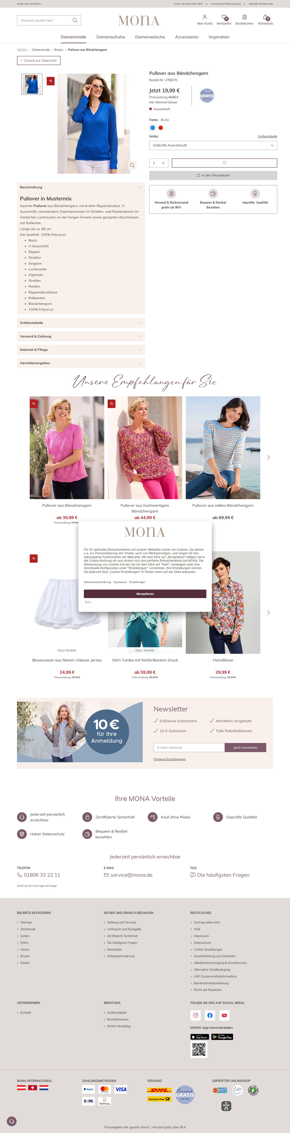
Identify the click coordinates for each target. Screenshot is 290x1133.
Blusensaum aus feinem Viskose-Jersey (67, 660)
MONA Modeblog (119, 1026)
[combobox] (49, 20)
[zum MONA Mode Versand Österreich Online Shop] (21, 1087)
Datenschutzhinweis (170, 759)
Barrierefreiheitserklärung (211, 983)
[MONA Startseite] (139, 20)
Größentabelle (267, 136)
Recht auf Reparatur (208, 990)
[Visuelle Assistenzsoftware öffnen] (224, 1106)
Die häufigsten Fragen (223, 875)
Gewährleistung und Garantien (214, 956)
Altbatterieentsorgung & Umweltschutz (220, 963)
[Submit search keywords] (75, 20)
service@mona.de (131, 875)
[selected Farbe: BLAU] (152, 127)
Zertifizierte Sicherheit (122, 936)
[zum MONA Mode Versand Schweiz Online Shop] (32, 1087)
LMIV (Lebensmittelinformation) (215, 976)
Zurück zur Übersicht (40, 60)
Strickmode (28, 929)
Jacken (25, 936)
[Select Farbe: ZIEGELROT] (160, 127)
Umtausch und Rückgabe (124, 929)
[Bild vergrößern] (132, 165)
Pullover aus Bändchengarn (67, 505)
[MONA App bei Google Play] (222, 1037)
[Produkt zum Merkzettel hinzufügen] (224, 162)
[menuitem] (73, 38)
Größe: (154, 136)
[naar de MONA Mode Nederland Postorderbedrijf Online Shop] (43, 1087)
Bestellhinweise (118, 1019)
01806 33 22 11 (42, 875)
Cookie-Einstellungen (208, 949)
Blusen (25, 956)
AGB (197, 929)
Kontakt (25, 1013)
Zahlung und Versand (121, 922)
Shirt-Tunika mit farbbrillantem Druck (145, 660)
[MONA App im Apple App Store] (199, 1036)
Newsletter (114, 949)
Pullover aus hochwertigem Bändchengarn (145, 508)
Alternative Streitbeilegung (212, 970)
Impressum (201, 936)
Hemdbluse (223, 660)
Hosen (24, 949)
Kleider (25, 963)
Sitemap (26, 922)
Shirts (24, 943)
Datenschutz (202, 943)
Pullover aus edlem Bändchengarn (223, 505)
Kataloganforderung (120, 956)
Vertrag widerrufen (207, 922)
